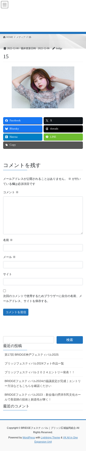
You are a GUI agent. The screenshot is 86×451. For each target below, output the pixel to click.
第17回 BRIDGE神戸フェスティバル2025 (32, 354)
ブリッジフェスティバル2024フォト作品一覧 (34, 363)
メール (9, 257)
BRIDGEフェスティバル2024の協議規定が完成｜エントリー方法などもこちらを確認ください (43, 383)
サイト (7, 274)
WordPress (29, 437)
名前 (8, 240)
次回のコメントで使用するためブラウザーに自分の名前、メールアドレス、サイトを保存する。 (42, 298)
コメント (11, 192)
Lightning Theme (50, 437)
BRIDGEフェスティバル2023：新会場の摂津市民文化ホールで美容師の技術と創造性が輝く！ (43, 397)
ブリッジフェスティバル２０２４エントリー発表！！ (40, 372)
